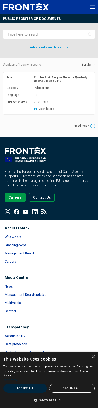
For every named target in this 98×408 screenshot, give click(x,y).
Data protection (16, 344)
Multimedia (13, 303)
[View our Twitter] (7, 211)
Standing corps (15, 245)
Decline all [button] (72, 388)
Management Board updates (25, 294)
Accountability (15, 336)
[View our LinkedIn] (35, 211)
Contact (10, 311)
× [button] (93, 356)
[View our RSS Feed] (44, 211)
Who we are (13, 237)
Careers (10, 261)
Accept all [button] (25, 388)
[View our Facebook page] (16, 211)
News (9, 286)
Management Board (19, 253)
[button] (49, 400)
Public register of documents (32, 19)
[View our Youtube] (25, 211)
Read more (10, 380)
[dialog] (49, 380)
